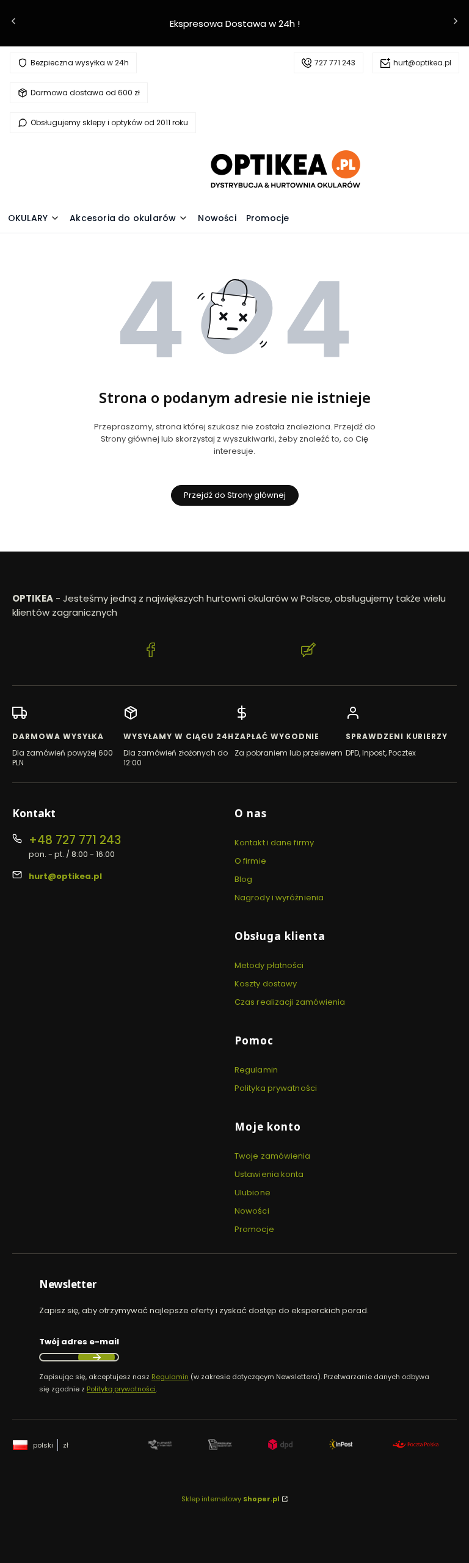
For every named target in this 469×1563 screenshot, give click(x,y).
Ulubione (252, 1192)
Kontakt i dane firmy (274, 842)
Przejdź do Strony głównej (235, 495)
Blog (243, 879)
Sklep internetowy (230, 1499)
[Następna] (456, 23)
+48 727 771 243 (75, 840)
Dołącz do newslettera (96, 1357)
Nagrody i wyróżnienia (279, 897)
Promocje (254, 1229)
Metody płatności (269, 965)
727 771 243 (334, 62)
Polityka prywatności (275, 1088)
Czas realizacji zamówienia (290, 1002)
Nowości (251, 1211)
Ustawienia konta (269, 1174)
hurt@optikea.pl (422, 62)
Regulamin (256, 1070)
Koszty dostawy (265, 983)
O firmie (250, 861)
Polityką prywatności (121, 1389)
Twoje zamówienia (272, 1156)
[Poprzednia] (13, 23)
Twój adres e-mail (79, 1341)
